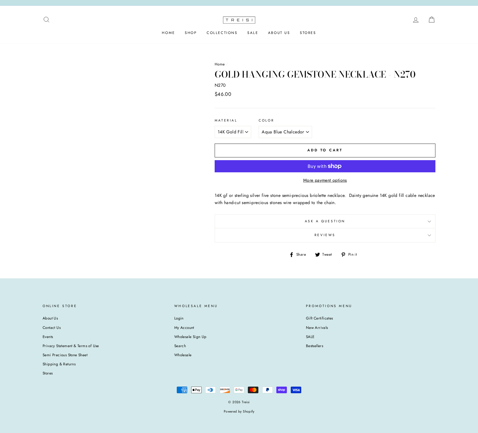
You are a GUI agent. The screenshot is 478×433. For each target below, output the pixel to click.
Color (266, 120)
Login (179, 318)
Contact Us (52, 327)
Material (226, 120)
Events (48, 336)
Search (180, 345)
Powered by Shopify (239, 411)
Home (220, 64)
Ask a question (325, 221)
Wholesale (183, 355)
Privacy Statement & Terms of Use (71, 345)
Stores (48, 373)
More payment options (325, 180)
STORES (308, 32)
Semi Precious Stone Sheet (65, 355)
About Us (50, 318)
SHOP (191, 32)
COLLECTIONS (222, 32)
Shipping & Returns (59, 364)
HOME (168, 32)
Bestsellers (314, 345)
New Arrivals (317, 327)
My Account (184, 327)
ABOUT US (279, 32)
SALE (252, 32)
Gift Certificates (319, 318)
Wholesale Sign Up (190, 336)
